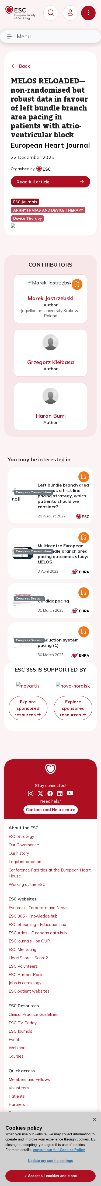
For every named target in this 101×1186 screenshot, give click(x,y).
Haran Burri (51, 415)
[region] (50, 1149)
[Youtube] (70, 793)
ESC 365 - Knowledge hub (33, 916)
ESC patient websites (29, 991)
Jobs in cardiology (25, 982)
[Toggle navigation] (88, 13)
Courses (16, 1056)
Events (15, 1039)
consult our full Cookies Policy (59, 1150)
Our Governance (24, 844)
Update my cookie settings (50, 1161)
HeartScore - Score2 (28, 957)
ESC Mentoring (22, 949)
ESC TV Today (23, 1022)
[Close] (94, 1119)
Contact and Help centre (50, 809)
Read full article (33, 181)
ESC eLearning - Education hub (37, 924)
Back (24, 66)
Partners (17, 1104)
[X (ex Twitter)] (40, 793)
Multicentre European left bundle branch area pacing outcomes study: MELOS (63, 554)
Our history (19, 853)
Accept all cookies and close (52, 1176)
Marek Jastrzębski (50, 298)
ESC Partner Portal (26, 974)
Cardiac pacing (53, 601)
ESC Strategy (21, 836)
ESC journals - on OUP (29, 941)
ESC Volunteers (23, 966)
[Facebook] (50, 793)
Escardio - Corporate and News (38, 907)
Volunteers (19, 1087)
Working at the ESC (27, 884)
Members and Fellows (29, 1079)
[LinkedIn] (59, 793)
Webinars (18, 1047)
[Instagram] (30, 793)
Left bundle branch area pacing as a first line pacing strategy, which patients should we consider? (63, 495)
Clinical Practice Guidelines (33, 1014)
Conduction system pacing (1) (58, 642)
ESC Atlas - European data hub (38, 932)
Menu (24, 36)
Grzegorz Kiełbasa (50, 362)
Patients (17, 1096)
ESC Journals (20, 1031)
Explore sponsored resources (27, 708)
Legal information (25, 861)
